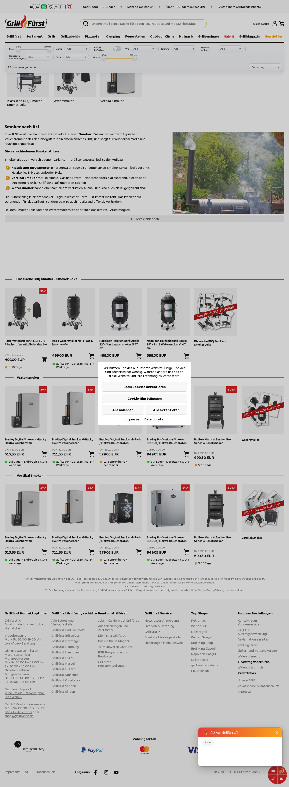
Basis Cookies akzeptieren (145, 387)
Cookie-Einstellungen (145, 398)
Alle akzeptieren (166, 410)
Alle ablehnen (122, 410)
